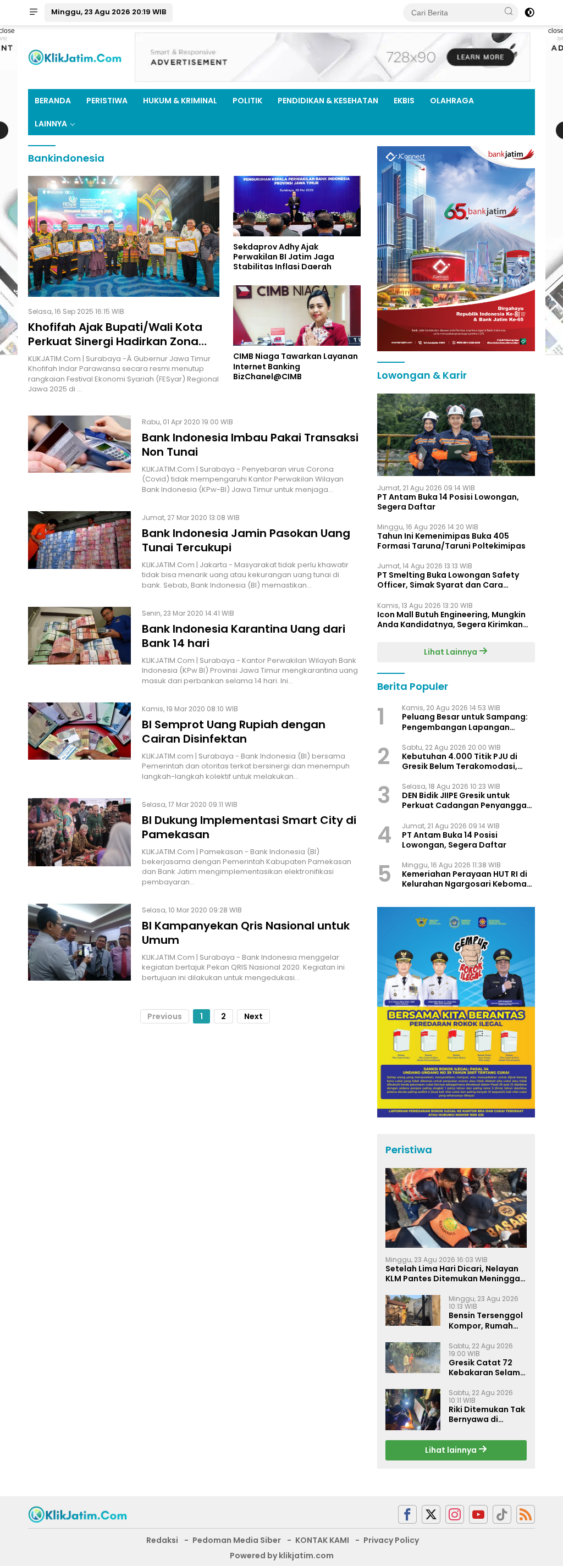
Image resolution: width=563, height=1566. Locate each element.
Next (253, 1016)
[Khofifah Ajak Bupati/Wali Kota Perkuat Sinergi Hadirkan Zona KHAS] (123, 236)
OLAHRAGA (452, 100)
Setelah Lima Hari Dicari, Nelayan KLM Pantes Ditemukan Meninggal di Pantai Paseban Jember (453, 1273)
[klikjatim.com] (77, 1513)
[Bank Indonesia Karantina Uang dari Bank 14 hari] (79, 646)
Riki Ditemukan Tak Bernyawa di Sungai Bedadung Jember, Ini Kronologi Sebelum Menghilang (487, 1414)
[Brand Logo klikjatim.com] (75, 56)
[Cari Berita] (508, 12)
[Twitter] (431, 1514)
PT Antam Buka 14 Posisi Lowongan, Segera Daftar (448, 502)
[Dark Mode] (529, 12)
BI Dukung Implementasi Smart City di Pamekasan (249, 827)
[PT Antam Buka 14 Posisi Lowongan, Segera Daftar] (456, 435)
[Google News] (502, 1514)
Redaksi (162, 1540)
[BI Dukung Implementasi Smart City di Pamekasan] (79, 842)
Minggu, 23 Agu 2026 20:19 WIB (108, 12)
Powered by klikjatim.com (282, 1555)
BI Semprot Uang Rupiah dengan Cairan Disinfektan (233, 731)
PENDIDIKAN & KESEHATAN (328, 100)
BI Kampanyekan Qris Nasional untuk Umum (246, 933)
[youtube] (478, 1514)
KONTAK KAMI (322, 1540)
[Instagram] (454, 1514)
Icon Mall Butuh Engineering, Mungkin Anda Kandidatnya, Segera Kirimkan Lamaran (451, 619)
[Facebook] (407, 1514)
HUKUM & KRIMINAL (180, 100)
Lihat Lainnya (451, 651)
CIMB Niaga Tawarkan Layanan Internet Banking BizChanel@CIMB (295, 366)
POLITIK (247, 100)
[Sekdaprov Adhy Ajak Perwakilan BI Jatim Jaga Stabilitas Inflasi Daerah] (297, 206)
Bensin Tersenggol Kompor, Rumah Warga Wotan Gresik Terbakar (486, 1320)
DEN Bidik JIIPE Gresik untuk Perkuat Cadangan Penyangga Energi (464, 800)
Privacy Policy (391, 1540)
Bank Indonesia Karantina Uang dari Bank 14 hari (243, 636)
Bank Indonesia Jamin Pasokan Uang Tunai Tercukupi (246, 540)
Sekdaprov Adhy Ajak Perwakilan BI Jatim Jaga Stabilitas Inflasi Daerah (283, 257)
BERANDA (53, 100)
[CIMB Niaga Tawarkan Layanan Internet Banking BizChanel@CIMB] (297, 315)
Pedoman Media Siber (236, 1540)
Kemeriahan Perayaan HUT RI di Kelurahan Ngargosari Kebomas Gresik (466, 879)
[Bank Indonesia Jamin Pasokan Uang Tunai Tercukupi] (79, 550)
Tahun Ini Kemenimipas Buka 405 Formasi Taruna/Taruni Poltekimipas (451, 541)
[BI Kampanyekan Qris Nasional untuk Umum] (79, 943)
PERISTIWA (107, 100)
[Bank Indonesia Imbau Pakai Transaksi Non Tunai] (79, 455)
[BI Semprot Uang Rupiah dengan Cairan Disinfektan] (79, 742)
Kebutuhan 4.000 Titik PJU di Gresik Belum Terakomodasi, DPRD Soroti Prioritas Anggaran (466, 761)
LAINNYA (51, 123)
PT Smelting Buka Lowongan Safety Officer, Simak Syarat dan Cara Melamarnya (448, 580)
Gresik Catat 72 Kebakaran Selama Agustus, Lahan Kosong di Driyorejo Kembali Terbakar (487, 1367)
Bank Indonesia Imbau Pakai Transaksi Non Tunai (250, 445)
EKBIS (404, 100)
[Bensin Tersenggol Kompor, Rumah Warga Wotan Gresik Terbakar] (412, 1310)
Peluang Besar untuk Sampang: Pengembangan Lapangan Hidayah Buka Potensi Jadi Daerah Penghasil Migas (465, 722)
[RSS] (525, 1514)
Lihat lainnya (451, 1450)
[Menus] (33, 12)
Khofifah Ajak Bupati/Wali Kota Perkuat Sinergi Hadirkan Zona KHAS (115, 341)
